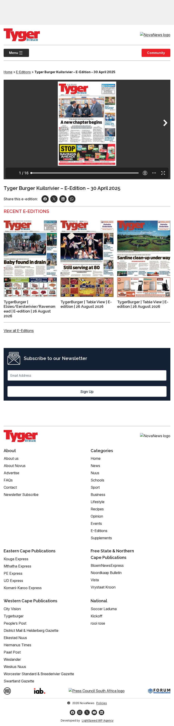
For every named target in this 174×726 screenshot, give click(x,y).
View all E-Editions (19, 330)
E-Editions (23, 72)
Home (8, 72)
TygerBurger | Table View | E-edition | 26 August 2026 (86, 304)
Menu (11, 53)
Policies (101, 703)
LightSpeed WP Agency (98, 720)
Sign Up (87, 391)
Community (156, 53)
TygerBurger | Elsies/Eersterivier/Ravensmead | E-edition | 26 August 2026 (29, 309)
